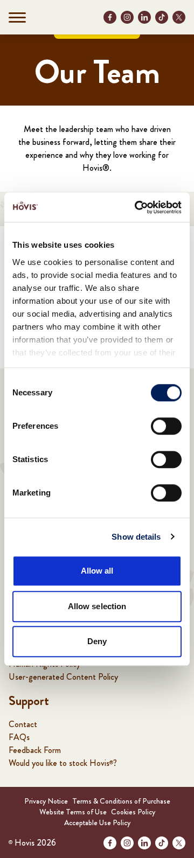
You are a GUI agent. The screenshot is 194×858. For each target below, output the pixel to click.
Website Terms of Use (73, 811)
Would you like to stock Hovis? (63, 763)
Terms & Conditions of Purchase (121, 801)
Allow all (97, 570)
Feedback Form (35, 750)
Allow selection (97, 606)
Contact (23, 724)
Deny (97, 641)
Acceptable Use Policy (97, 822)
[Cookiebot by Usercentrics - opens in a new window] (137, 207)
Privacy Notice (46, 801)
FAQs (19, 737)
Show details (136, 536)
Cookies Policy (133, 811)
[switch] (166, 426)
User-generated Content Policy (63, 677)
